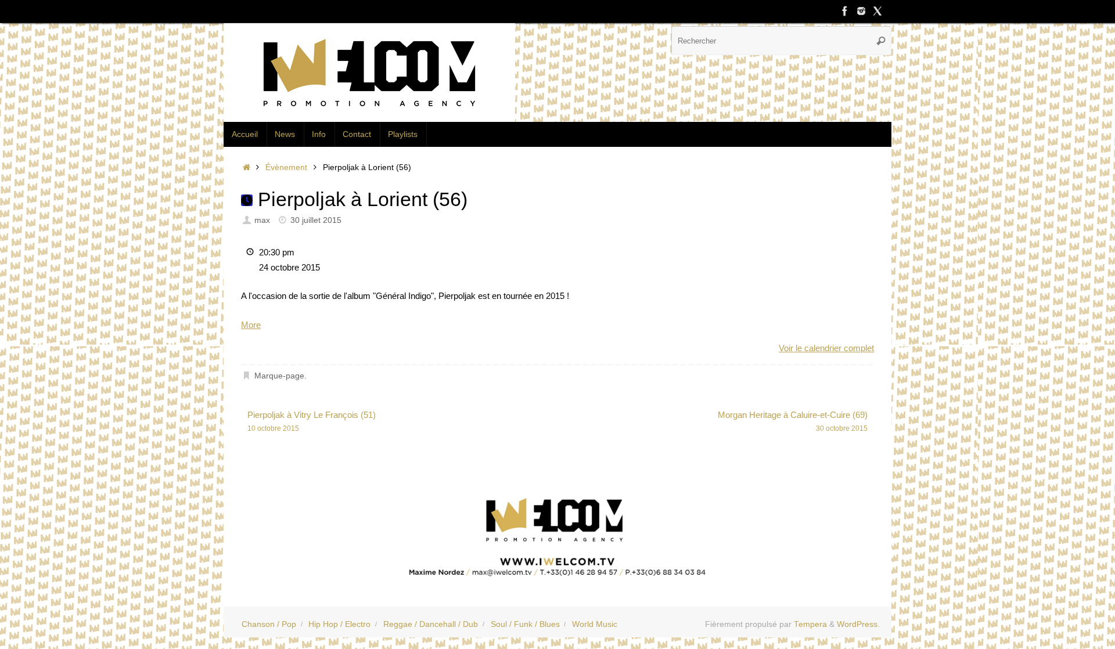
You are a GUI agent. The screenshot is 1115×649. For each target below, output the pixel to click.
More (251, 325)
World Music (594, 624)
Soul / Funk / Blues (525, 624)
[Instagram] (861, 11)
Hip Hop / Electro (339, 624)
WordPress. (858, 624)
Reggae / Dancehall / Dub (430, 624)
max (262, 220)
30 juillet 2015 (315, 220)
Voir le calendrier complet (826, 348)
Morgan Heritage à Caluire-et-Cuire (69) (793, 421)
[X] (877, 11)
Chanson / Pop (269, 624)
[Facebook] (845, 11)
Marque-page (279, 376)
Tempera (810, 624)
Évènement (286, 167)
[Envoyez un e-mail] (557, 533)
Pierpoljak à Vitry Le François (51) (311, 421)
